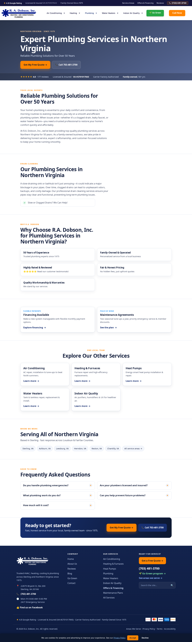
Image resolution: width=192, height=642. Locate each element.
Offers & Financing (145, 3)
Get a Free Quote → (152, 560)
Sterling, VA (27, 448)
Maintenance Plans (113, 592)
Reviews (160, 3)
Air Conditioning (54, 13)
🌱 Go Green (155, 13)
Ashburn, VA (45, 448)
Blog (69, 573)
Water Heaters (108, 13)
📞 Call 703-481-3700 (66, 64)
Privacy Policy (149, 628)
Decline (145, 638)
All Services (109, 597)
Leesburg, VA (62, 448)
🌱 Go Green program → (152, 573)
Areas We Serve (133, 628)
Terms (159, 628)
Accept (132, 638)
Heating (73, 13)
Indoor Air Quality (131, 13)
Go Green (72, 578)
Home (70, 559)
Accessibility (170, 628)
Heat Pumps (109, 568)
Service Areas (128, 3)
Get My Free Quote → (35, 64)
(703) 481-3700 (179, 3)
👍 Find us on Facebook (29, 607)
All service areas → (133, 448)
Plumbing (89, 13)
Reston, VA (97, 448)
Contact (71, 583)
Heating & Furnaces (113, 563)
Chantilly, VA (113, 448)
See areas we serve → (150, 578)
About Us (72, 563)
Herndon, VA (80, 448)
